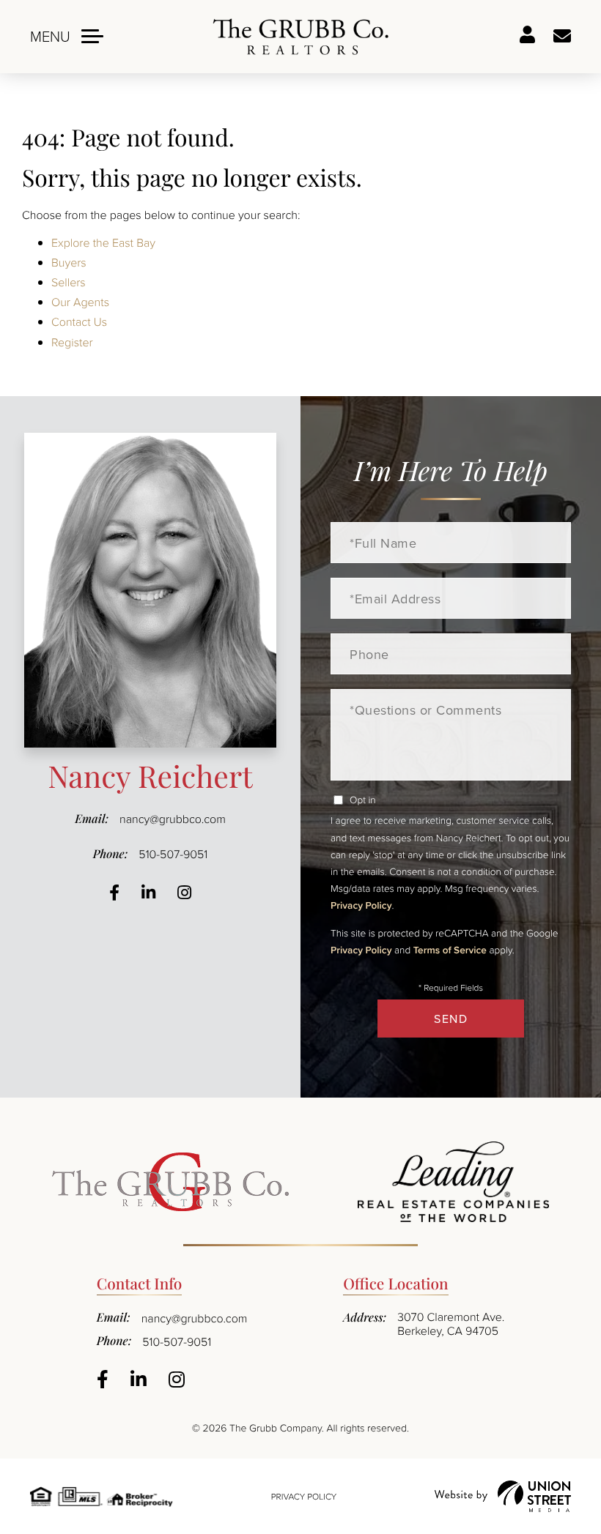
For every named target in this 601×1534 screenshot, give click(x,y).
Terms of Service (450, 949)
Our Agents (80, 302)
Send (451, 1018)
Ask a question (562, 36)
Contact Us (79, 321)
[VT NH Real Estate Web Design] (503, 1496)
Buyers (68, 262)
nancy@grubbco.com (172, 819)
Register (72, 342)
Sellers (68, 282)
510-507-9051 (173, 854)
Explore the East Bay (103, 242)
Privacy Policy (361, 905)
